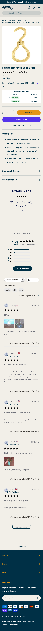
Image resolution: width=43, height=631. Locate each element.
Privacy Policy (28, 621)
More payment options (21, 125)
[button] (34, 7)
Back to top (21, 546)
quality (7, 290)
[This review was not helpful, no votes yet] (36, 343)
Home (4, 20)
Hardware (12, 20)
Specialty (21, 20)
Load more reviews (21, 527)
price (21, 290)
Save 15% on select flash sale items (21, 2)
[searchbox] (12, 280)
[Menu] (39, 7)
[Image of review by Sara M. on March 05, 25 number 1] (9, 461)
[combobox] (21, 13)
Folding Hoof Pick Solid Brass (30, 22)
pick (14, 290)
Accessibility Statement (11, 621)
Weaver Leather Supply (16, 617)
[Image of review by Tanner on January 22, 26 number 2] (19, 323)
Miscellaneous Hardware (10, 22)
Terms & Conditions (10, 625)
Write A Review (23, 268)
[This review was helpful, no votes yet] (32, 343)
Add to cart (29, 112)
